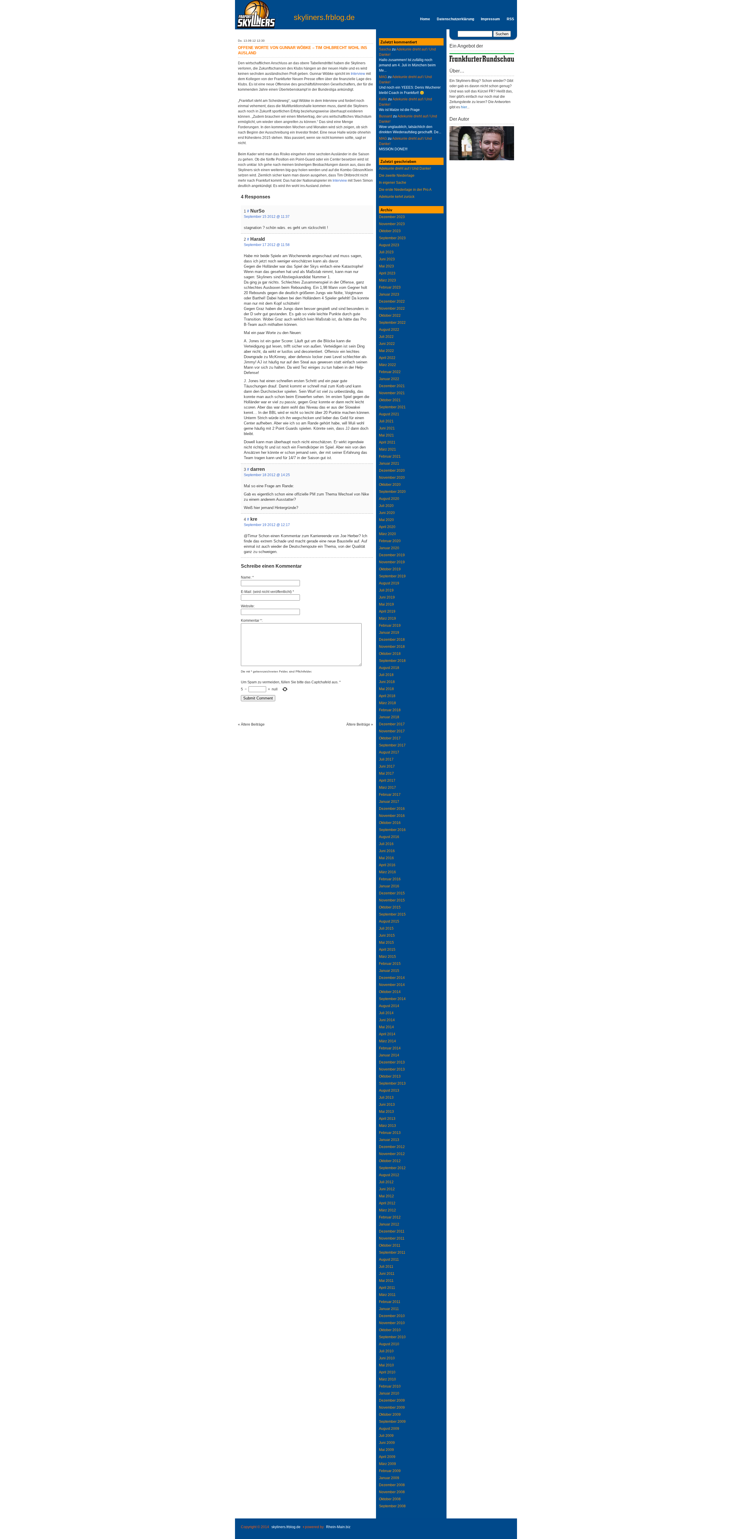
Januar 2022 (389, 379)
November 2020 (392, 478)
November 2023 (392, 224)
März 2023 (387, 280)
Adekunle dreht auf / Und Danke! (405, 168)
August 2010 (389, 1344)
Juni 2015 (387, 935)
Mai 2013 (386, 1112)
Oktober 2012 (390, 1161)
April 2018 (387, 696)
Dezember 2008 (392, 1485)
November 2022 (392, 308)
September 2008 (392, 1506)
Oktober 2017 (390, 738)
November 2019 (392, 562)
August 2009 (389, 1429)
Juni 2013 (387, 1105)
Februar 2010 (390, 1386)
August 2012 (389, 1175)
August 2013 (389, 1090)
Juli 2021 (386, 421)
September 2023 (392, 238)
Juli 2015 (386, 928)
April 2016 (387, 865)
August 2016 (389, 837)
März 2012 (387, 1210)
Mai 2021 (386, 435)
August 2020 (389, 499)
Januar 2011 (389, 1309)
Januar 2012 (389, 1224)
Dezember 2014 (392, 978)
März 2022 (387, 365)
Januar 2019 (389, 633)
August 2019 (389, 583)
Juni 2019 (387, 597)
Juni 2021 (387, 428)
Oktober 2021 (390, 400)
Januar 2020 (389, 548)
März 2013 (387, 1126)
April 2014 (387, 1034)
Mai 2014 (386, 1027)
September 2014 (392, 999)
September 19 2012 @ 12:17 (267, 525)
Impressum (490, 19)
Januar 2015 (389, 971)
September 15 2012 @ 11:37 (267, 217)
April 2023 (387, 273)
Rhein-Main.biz (338, 1527)
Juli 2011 (386, 1267)
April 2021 (387, 442)
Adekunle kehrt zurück (396, 197)
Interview (358, 74)
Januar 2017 (389, 802)
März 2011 (387, 1295)
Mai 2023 (386, 266)
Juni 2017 (387, 766)
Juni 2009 (387, 1443)
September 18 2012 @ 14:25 (267, 475)
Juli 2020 (386, 506)
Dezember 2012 (392, 1147)
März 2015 (387, 957)
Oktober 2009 (390, 1414)
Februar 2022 (390, 372)
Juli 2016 (386, 844)
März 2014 (387, 1041)
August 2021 (389, 414)
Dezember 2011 (391, 1231)
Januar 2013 (389, 1140)
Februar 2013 (390, 1133)
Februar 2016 (390, 879)
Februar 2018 (390, 710)
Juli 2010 (386, 1351)
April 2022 (387, 358)
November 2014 (392, 985)
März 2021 (387, 449)
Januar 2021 (389, 463)
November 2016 (392, 816)
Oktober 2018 (390, 654)
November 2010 (392, 1323)
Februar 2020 (390, 541)
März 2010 (387, 1379)
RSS (510, 19)
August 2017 (389, 752)
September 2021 (392, 407)
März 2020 (387, 534)
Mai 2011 (386, 1281)
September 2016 (392, 830)
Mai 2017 (386, 773)
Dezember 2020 (392, 470)
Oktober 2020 (390, 485)
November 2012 (392, 1154)
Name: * (247, 577)
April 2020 (387, 527)
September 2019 (392, 576)
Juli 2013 (386, 1097)
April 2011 (387, 1288)
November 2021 (392, 393)
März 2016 (387, 872)
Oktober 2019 (390, 569)
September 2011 (392, 1252)
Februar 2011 (389, 1302)
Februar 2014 (390, 1048)
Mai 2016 (386, 858)
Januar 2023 (389, 294)
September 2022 (392, 323)
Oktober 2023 (390, 231)
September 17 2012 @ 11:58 (267, 245)
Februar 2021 (390, 456)
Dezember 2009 (392, 1400)
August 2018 (389, 668)
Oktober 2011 (389, 1245)
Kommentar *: (252, 620)
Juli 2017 (386, 759)
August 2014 (389, 1006)
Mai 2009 (386, 1450)
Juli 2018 (386, 675)
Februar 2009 (390, 1471)
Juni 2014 (387, 1020)
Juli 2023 (386, 252)
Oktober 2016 (390, 823)
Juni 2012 (387, 1189)
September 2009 (392, 1422)
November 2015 (392, 900)
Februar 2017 (390, 795)
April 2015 (387, 950)
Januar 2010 (389, 1393)
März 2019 (387, 618)
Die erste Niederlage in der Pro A (405, 190)
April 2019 (387, 611)
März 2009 (387, 1464)
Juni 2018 (387, 682)
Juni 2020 (387, 513)
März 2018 (387, 703)
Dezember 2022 (392, 301)
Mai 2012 (386, 1196)
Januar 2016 (389, 886)
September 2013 (392, 1083)
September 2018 (392, 661)
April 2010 (387, 1372)
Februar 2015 (390, 964)
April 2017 (387, 780)
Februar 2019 (390, 625)
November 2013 (392, 1069)
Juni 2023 (387, 259)
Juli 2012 (386, 1182)
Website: (248, 606)
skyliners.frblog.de (324, 17)
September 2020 (392, 492)
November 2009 (392, 1407)
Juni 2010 (387, 1358)
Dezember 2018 (392, 640)
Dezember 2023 (392, 217)
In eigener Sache (392, 183)
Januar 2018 (389, 717)
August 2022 (389, 330)
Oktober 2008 (390, 1499)
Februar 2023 (390, 287)
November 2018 (392, 647)
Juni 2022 (387, 344)
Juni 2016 (387, 851)
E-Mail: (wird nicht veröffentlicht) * (267, 592)
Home (425, 19)
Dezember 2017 (392, 724)
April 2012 (387, 1203)
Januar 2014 (389, 1055)
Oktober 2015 (390, 907)
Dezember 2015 (392, 893)
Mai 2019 (386, 604)
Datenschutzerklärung (455, 19)
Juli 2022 (386, 337)
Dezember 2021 (392, 386)
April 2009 (387, 1457)
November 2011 (391, 1238)
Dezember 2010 (392, 1316)
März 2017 (387, 787)
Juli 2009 (386, 1436)
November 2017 (392, 731)
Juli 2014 (386, 1013)
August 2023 (389, 245)
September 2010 (392, 1337)
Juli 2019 (386, 590)
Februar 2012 (390, 1217)
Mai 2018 (386, 689)
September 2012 (392, 1168)
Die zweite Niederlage (396, 175)
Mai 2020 (386, 520)
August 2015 (389, 921)
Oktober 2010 (390, 1330)
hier (464, 107)
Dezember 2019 (392, 555)
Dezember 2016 (392, 809)
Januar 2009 (389, 1478)
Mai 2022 (386, 351)
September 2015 (392, 914)
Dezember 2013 (392, 1062)
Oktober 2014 (390, 992)
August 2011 (389, 1260)
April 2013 (387, 1119)
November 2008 (392, 1492)
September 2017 (392, 745)
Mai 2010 (386, 1365)
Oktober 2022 (390, 315)
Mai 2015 (386, 942)
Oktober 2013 (390, 1076)
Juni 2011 (387, 1274)
